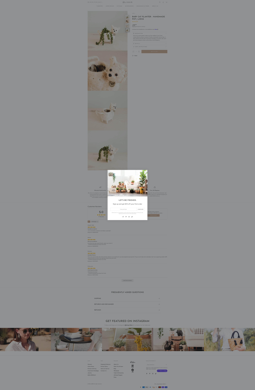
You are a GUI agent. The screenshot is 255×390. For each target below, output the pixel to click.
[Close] (145, 172)
